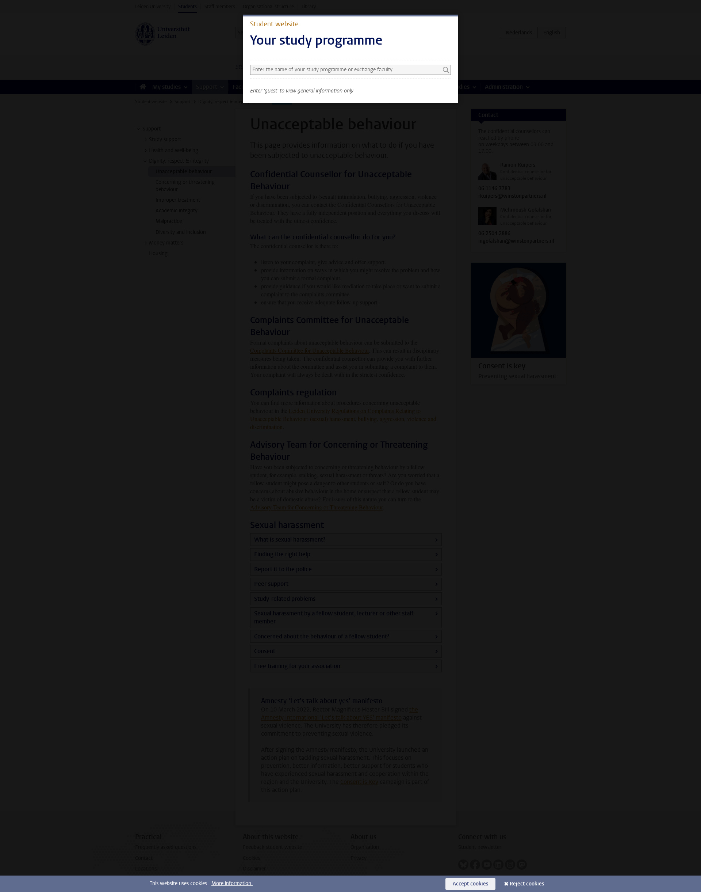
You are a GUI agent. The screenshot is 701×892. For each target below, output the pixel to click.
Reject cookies (527, 883)
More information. (232, 883)
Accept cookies (470, 883)
